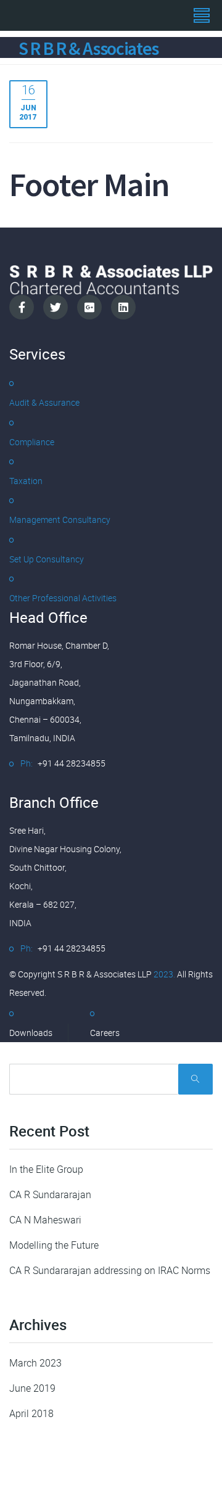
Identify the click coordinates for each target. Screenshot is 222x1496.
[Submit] (195, 1079)
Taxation (26, 481)
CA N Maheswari (45, 1220)
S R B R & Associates (88, 48)
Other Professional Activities (63, 598)
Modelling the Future (54, 1245)
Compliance (31, 442)
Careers (105, 1032)
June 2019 (32, 1388)
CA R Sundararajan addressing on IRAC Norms (109, 1270)
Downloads (30, 1032)
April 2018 (31, 1413)
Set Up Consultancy (46, 559)
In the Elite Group (46, 1169)
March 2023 (35, 1363)
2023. (163, 974)
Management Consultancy (59, 519)
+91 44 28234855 (71, 763)
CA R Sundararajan (50, 1194)
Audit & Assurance (44, 402)
